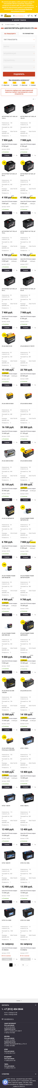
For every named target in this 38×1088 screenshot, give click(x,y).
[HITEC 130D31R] (9, 855)
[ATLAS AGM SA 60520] (28, 453)
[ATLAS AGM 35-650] (9, 338)
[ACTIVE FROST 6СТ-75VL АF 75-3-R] (28, 224)
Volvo (18, 24)
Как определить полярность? (19, 80)
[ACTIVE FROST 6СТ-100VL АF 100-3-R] (28, 109)
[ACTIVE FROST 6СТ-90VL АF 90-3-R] (28, 281)
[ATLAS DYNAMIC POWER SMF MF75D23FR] (28, 568)
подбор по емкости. (19, 1086)
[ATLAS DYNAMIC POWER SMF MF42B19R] (9, 568)
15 (23, 965)
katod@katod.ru (9, 1019)
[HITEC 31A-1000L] (28, 855)
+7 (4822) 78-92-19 (9, 1068)
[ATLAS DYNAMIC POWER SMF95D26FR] (28, 625)
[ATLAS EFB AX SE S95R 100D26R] (9, 683)
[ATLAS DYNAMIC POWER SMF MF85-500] (9, 625)
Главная (2, 24)
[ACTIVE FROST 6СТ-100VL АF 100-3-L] (9, 109)
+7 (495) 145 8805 (9, 1040)
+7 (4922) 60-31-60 (9, 1060)
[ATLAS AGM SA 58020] (28, 396)
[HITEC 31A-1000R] (9, 912)
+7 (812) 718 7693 (9, 1032)
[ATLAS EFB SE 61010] (28, 683)
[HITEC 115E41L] (28, 740)
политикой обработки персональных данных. (21, 10)
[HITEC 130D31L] (28, 798)
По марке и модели (9, 24)
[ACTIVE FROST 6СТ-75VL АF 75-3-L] (9, 224)
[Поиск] (32, 15)
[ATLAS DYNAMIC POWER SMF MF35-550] (28, 511)
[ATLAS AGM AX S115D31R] (28, 338)
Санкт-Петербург (19, 16)
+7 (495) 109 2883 (9, 1045)
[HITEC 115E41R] (9, 798)
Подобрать (19, 74)
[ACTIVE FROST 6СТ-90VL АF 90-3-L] (9, 281)
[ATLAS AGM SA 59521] (9, 453)
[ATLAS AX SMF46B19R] (9, 511)
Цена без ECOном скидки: (9, 144)
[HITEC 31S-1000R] (28, 912)
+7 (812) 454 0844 (9, 1027)
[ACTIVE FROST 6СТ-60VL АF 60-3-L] (9, 166)
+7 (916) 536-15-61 (9, 1053)
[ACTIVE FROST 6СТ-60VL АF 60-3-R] (28, 166)
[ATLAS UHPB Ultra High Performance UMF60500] (9, 740)
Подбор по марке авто (25, 1084)
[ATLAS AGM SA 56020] (9, 396)
